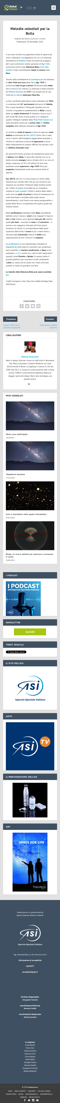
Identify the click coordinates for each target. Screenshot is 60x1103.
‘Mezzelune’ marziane (15, 474)
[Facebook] (25, 1100)
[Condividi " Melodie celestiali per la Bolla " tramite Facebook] (21, 306)
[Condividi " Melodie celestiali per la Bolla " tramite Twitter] (27, 306)
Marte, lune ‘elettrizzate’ (17, 434)
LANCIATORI (32, 1091)
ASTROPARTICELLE (46, 1094)
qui (7, 275)
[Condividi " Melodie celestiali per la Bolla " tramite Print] (38, 306)
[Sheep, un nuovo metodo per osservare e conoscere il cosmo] (30, 535)
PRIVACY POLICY (34, 1097)
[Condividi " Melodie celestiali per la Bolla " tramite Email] (33, 306)
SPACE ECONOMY (20, 1091)
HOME (10, 1091)
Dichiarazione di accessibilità (30, 960)
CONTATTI (30, 966)
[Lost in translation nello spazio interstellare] (30, 495)
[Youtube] (37, 1100)
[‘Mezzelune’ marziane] (30, 455)
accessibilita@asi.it (30, 972)
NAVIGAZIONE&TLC (31, 1094)
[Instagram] (33, 1100)
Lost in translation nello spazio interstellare (26, 514)
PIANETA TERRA (11, 1094)
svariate (18, 253)
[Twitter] (29, 1100)
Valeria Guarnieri (31, 38)
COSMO (20, 1094)
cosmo (42, 38)
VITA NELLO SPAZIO (44, 1091)
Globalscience (33, 1087)
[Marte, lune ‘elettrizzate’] (30, 415)
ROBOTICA (23, 1097)
